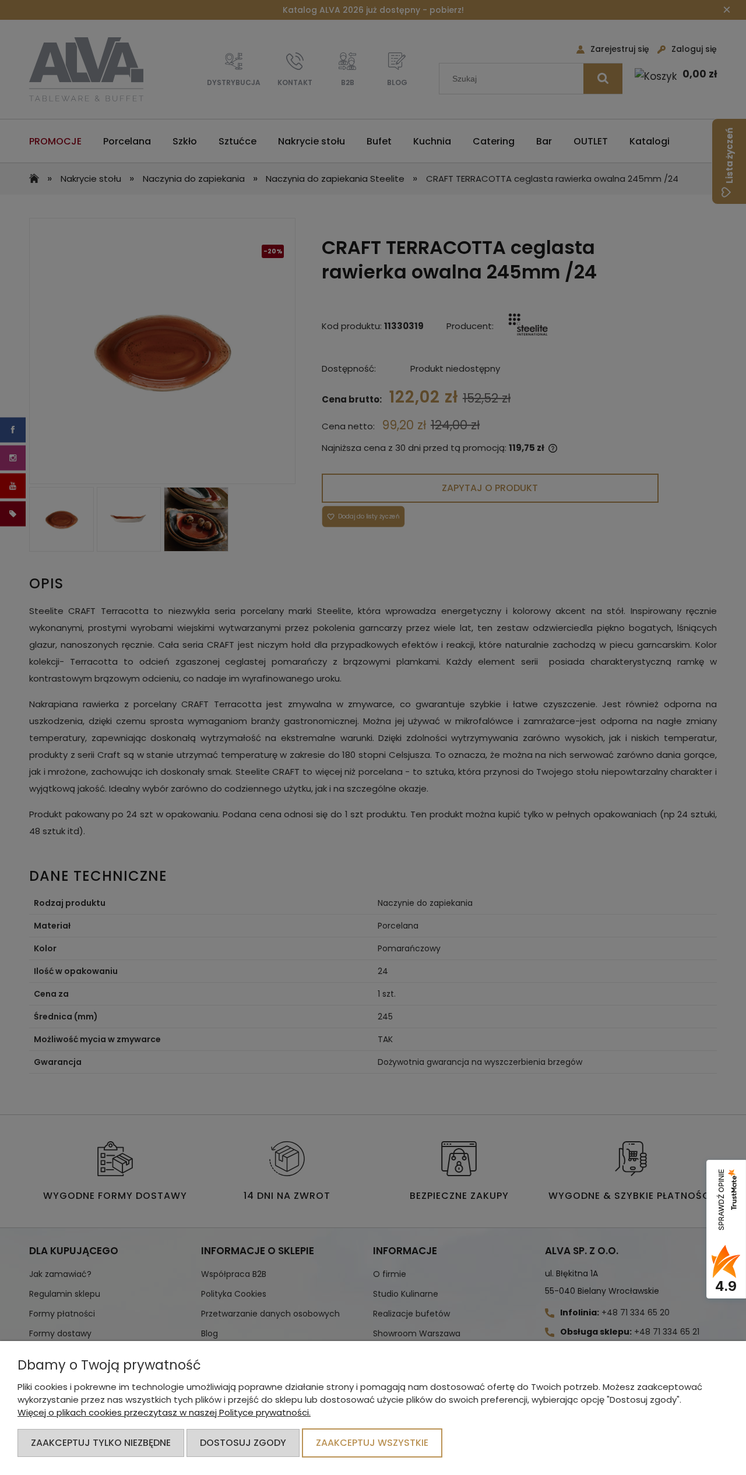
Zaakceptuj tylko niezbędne (101, 1442)
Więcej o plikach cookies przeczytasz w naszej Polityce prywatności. (164, 1412)
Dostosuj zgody (243, 1442)
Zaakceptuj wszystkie (372, 1442)
